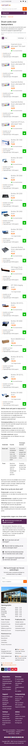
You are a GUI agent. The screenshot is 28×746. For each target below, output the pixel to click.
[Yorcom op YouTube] (12, 669)
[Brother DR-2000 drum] (24, 187)
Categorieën (5, 13)
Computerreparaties (20, 630)
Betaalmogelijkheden (20, 624)
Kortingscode (18, 722)
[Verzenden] (25, 581)
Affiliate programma (6, 628)
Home (4, 17)
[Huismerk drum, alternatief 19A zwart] (24, 55)
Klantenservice (6, 634)
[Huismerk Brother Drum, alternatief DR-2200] (24, 95)
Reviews (18, 731)
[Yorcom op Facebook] (5, 669)
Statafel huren (6, 714)
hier (20, 649)
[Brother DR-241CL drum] (24, 314)
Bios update (18, 691)
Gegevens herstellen (20, 707)
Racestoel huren (6, 720)
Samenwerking (5, 626)
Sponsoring (11, 733)
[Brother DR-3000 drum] (24, 332)
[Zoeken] (25, 9)
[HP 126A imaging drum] (24, 296)
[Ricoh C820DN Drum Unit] (24, 350)
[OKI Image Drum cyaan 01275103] (24, 278)
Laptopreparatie (6, 679)
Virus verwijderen (6, 687)
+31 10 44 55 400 (7, 1)
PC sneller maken (19, 681)
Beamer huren (6, 718)
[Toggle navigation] (24, 13)
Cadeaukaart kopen (20, 628)
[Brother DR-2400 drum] (24, 223)
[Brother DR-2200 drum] (24, 205)
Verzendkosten (19, 626)
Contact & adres (5, 622)
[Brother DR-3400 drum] (24, 404)
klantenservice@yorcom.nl (9, 665)
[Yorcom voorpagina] (5, 5)
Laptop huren (5, 716)
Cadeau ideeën (19, 718)
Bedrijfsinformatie (5, 624)
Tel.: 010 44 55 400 (7, 663)
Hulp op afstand (19, 702)
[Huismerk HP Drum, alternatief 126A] (24, 133)
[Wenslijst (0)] (23, 1)
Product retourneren (6, 644)
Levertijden (4, 640)
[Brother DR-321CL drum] (24, 386)
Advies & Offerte (5, 636)
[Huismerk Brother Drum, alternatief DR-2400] (24, 115)
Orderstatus (4, 642)
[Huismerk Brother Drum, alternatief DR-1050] (24, 75)
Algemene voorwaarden (9, 730)
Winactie (17, 714)
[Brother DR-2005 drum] (24, 240)
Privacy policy (20, 730)
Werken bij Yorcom (6, 630)
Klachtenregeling (10, 731)
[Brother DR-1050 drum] (24, 151)
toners (2, 34)
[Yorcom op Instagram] (9, 669)
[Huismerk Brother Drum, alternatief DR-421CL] (24, 260)
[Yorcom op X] (2, 669)
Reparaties (6, 677)
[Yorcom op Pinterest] (15, 669)
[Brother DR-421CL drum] (24, 368)
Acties (17, 733)
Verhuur (5, 712)
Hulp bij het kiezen (7, 706)
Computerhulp (20, 694)
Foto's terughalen (6, 689)
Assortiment (4, 638)
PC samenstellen (19, 679)
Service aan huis (19, 696)
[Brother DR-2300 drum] (24, 169)
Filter (6, 38)
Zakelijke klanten (19, 622)
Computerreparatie (7, 681)
